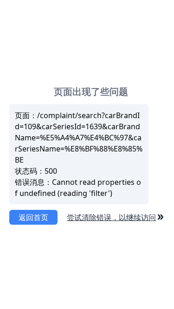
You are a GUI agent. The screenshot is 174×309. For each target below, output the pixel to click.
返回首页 (33, 217)
